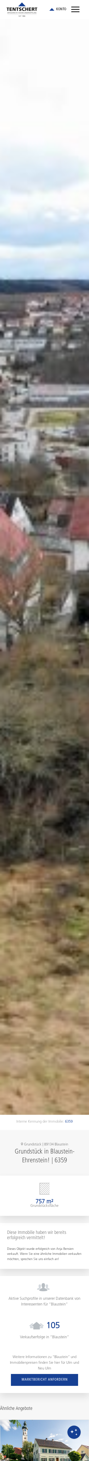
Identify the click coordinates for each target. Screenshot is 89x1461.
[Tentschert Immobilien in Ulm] (37, 9)
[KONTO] (57, 9)
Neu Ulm (44, 1368)
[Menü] (75, 9)
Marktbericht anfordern (45, 1380)
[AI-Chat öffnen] (74, 1432)
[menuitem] (75, 9)
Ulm (69, 1363)
